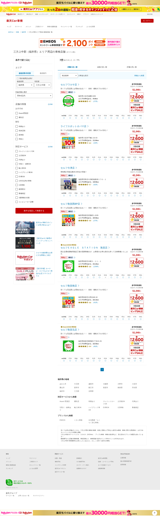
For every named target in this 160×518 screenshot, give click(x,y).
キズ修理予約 (80, 461)
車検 (17, 32)
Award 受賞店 (65, 401)
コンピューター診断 (26, 202)
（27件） (95, 101)
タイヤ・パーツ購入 (82, 465)
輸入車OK (22, 168)
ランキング (79, 27)
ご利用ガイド (39, 27)
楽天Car (10, 32)
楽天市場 (149, 14)
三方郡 (76, 391)
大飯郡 (105, 384)
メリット (28, 27)
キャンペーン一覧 (66, 27)
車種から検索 (139, 75)
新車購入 (79, 458)
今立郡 (76, 384)
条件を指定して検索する (34, 211)
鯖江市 (91, 387)
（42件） (95, 185)
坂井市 (76, 387)
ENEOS (62, 420)
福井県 (24, 32)
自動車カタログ (81, 468)
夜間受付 (22, 189)
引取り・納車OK (25, 164)
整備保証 (22, 193)
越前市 (91, 384)
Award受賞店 (23, 113)
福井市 (62, 391)
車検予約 (57, 461)
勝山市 (62, 387)
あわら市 (63, 384)
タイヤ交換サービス (104, 465)
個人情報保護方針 (126, 461)
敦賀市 (105, 387)
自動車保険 (101, 468)
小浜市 (134, 384)
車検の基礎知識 (52, 27)
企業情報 (123, 458)
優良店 (21, 117)
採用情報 (123, 464)
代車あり (22, 160)
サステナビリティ (38, 495)
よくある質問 (90, 27)
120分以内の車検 (25, 181)
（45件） (95, 346)
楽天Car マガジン (60, 468)
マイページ (18, 27)
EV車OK (22, 176)
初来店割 (22, 131)
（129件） (96, 266)
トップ (9, 27)
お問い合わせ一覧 (23, 495)
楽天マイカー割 (60, 472)
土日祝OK (22, 155)
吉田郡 (91, 391)
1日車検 (22, 185)
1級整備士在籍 (24, 198)
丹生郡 (134, 387)
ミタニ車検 (78, 420)
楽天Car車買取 (102, 458)
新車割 (21, 135)
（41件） (95, 302)
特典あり (22, 126)
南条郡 (120, 387)
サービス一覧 (10, 495)
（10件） (95, 143)
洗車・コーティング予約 (105, 461)
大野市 (120, 384)
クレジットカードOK (26, 151)
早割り (21, 139)
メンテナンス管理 (60, 465)
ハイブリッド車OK (26, 172)
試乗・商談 (58, 458)
